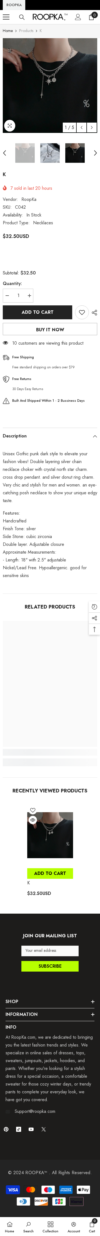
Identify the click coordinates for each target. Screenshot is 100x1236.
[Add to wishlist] (82, 312)
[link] (50, 752)
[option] (50, 85)
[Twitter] (43, 1129)
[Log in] (78, 17)
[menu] (6, 17)
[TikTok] (18, 1129)
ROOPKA (14, 5)
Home (8, 30)
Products (26, 30)
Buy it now (50, 330)
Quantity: (12, 283)
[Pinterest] (6, 1129)
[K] (50, 835)
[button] (81, 127)
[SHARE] (93, 312)
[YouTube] (31, 1129)
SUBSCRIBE (50, 966)
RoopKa (28, 199)
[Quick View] (33, 820)
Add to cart (38, 312)
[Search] (22, 17)
